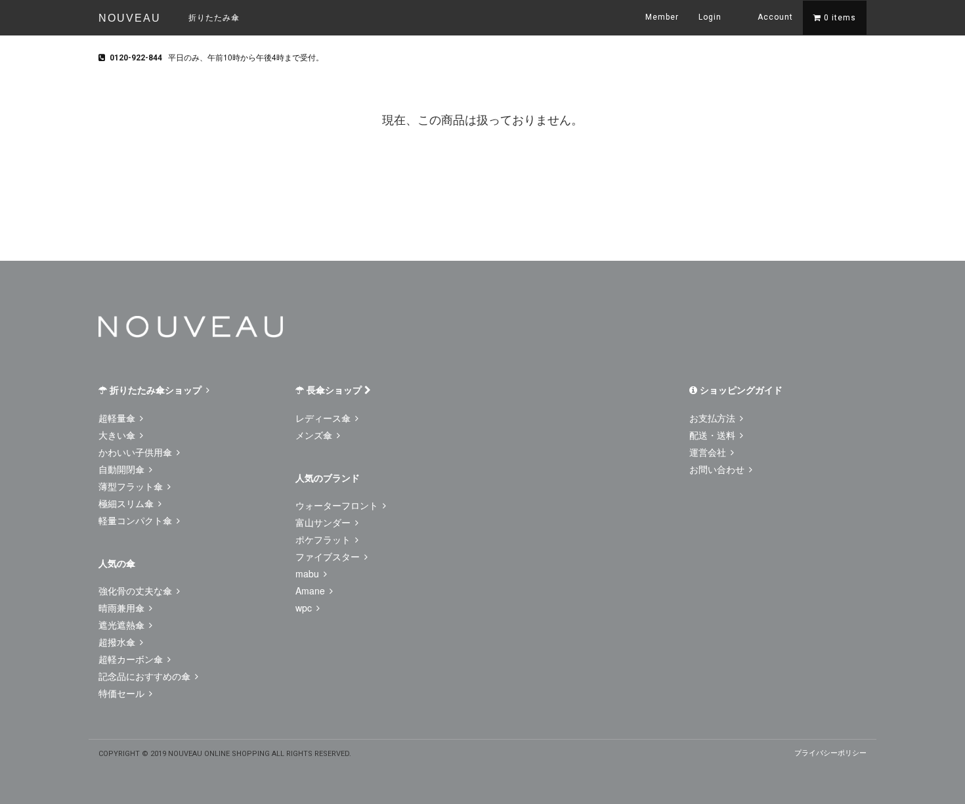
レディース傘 (324, 417)
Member (662, 17)
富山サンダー (324, 522)
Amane (311, 590)
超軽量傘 (118, 417)
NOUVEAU (129, 18)
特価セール (122, 693)
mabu (308, 573)
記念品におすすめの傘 (145, 675)
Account (774, 17)
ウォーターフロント (338, 505)
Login (709, 17)
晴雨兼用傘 (122, 607)
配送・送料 (713, 434)
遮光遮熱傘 (122, 624)
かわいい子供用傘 (136, 451)
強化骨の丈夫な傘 (136, 590)
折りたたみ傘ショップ (155, 389)
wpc (304, 607)
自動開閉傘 (122, 469)
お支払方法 (713, 417)
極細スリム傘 (127, 503)
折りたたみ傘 (214, 16)
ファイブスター (328, 556)
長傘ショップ (334, 389)
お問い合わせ (718, 469)
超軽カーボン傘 (131, 658)
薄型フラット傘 (131, 486)
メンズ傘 (315, 434)
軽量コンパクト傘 (136, 520)
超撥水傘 (118, 641)
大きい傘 (118, 434)
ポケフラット (324, 539)
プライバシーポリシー (830, 752)
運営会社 (709, 451)
